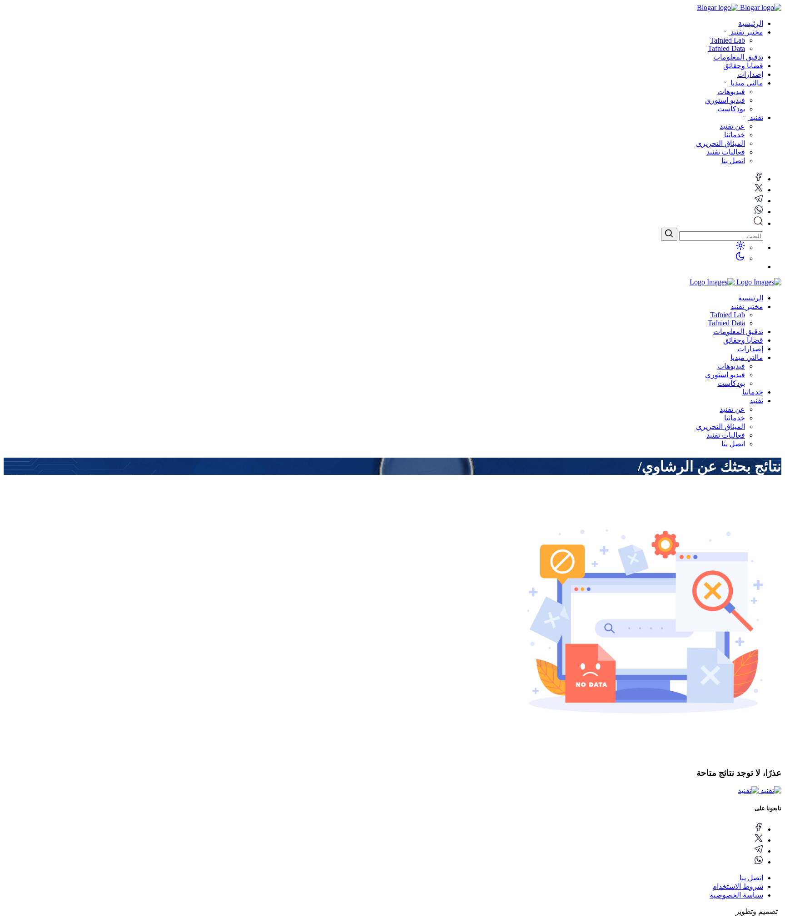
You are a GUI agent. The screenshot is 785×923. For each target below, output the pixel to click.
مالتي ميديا (746, 83)
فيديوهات (731, 366)
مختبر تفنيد (746, 32)
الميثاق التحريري (720, 426)
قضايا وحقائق (743, 66)
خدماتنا (752, 392)
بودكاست (731, 383)
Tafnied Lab (727, 315)
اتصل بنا (733, 444)
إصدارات (750, 74)
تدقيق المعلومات (738, 57)
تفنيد (755, 117)
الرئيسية (750, 23)
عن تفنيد (732, 409)
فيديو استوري (725, 375)
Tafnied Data (726, 323)
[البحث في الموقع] (758, 223)
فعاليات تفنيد (725, 435)
